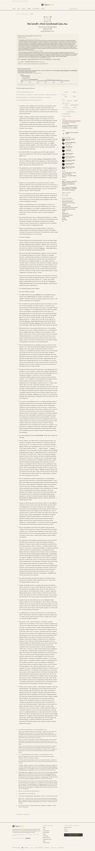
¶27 (18, 502)
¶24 (18, 435)
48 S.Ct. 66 (29, 575)
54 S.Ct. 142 (38, 281)
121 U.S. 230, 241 (43, 394)
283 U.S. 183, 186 (23, 219)
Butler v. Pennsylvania (46, 765)
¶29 (18, 539)
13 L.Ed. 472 (21, 766)
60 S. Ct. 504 (47, 18)
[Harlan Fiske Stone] (63, 154)
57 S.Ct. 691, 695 (41, 798)
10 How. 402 (54, 765)
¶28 (18, 527)
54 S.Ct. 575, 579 (37, 800)
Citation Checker (46, 842)
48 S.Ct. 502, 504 (36, 317)
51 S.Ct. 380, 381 (33, 219)
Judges (29, 8)
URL (64, 100)
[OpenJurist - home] (47, 4)
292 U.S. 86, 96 (30, 800)
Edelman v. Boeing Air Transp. (47, 469)
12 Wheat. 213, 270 (32, 765)
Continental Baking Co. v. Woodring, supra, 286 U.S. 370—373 (41, 784)
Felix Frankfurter (69, 146)
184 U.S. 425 (34, 766)
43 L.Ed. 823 (48, 768)
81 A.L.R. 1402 (44, 775)
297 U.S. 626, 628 (27, 250)
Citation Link (69, 100)
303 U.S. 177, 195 (38, 770)
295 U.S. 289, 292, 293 (49, 787)
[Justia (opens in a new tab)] (27, 838)
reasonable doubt (65, 216)
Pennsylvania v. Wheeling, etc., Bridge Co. (43, 805)
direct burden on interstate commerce (70, 207)
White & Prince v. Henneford (35, 396)
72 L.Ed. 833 (44, 317)
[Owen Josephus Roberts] (63, 161)
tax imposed (41, 161)
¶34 (18, 621)
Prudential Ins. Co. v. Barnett (37, 50)
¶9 (18, 204)
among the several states (67, 201)
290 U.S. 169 (31, 281)
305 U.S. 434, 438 (46, 396)
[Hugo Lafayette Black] (63, 157)
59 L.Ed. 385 (30, 246)
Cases (13, 8)
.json (22, 814)
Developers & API (67, 827)
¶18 (18, 294)
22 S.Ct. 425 (39, 766)
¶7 (18, 182)
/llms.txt (66, 829)
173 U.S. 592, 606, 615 (31, 768)
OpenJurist (18, 13)
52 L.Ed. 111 (24, 454)
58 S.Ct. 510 (49, 796)
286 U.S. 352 (25, 775)
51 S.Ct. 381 (29, 384)
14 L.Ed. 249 (25, 807)
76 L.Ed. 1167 (23, 787)
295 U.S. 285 (51, 777)
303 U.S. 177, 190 (22, 791)
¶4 (18, 151)
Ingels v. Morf (28, 325)
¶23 (18, 401)
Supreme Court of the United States (47, 27)
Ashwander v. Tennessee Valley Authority (30, 59)
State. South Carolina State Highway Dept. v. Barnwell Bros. (42, 553)
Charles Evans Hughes (70, 139)
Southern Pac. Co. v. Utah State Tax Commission (41, 57)
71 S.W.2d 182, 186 (28, 161)
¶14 (18, 252)
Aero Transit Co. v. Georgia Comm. (41, 777)
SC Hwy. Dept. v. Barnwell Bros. (45, 59)
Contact (31, 847)
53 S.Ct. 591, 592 (30, 471)
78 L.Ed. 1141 (44, 800)
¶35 (18, 686)
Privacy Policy (61, 847)
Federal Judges (46, 832)
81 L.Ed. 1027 (48, 798)
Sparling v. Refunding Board (44, 159)
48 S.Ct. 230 (41, 772)
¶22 (18, 369)
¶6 (18, 167)
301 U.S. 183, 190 (33, 798)
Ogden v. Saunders (24, 765)
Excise (63, 211)
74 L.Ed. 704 (36, 774)
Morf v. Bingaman (35, 323)
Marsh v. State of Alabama (62, 70)
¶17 (18, 291)
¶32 (18, 599)
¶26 (18, 478)
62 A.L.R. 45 (51, 317)
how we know (41, 61)
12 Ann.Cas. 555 (32, 454)
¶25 (18, 440)
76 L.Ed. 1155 (37, 775)
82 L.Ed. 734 (52, 770)
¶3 (18, 131)
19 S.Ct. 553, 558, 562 (40, 768)
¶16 (18, 288)
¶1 (18, 105)
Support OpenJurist (73, 834)
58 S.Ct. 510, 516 (30, 791)
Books (42, 8)
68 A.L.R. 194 (42, 774)
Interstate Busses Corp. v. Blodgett (25, 772)
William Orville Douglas (70, 167)
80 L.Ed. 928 (41, 250)
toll (62, 221)
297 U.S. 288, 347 (43, 801)
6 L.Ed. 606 (39, 765)
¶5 (18, 158)
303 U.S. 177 (43, 796)
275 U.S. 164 (22, 575)
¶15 (18, 275)
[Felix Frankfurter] (63, 147)
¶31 (18, 584)
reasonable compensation (25, 244)
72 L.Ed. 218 (35, 575)
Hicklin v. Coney (23, 281)
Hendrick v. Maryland (41, 244)
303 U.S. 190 (21, 793)
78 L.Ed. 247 (44, 281)
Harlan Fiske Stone (69, 153)
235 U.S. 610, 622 (51, 244)
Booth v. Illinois (27, 766)
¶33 (18, 612)
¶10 (18, 217)
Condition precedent (66, 205)
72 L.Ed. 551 (47, 772)
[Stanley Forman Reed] (63, 164)
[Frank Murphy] (63, 151)
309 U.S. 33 (41, 498)
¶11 (18, 228)
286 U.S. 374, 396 (47, 785)
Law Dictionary (46, 830)
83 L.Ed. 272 (25, 398)
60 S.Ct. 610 (26, 92)
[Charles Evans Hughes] (63, 140)
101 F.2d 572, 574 (38, 165)
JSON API (66, 831)
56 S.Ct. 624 (35, 250)
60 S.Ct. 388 (47, 498)
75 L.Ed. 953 (41, 219)
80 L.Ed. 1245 (49, 778)
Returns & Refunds (39, 847)
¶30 (18, 577)
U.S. (28, 13)
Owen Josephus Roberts (70, 160)
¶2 (18, 116)
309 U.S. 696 (21, 92)
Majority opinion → (68, 144)
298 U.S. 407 (44, 323)
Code (18, 8)
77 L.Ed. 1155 (38, 471)
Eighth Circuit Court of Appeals (70, 127)
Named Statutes (46, 837)
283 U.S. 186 (22, 384)
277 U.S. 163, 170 (26, 317)
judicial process (35, 688)
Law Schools (45, 835)
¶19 (18, 303)
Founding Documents (47, 839)
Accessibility (25, 847)
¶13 (18, 240)
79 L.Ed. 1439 (23, 778)
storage (63, 218)
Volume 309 (24, 13)
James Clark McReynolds (70, 142)
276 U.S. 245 (35, 772)
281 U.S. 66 (25, 774)
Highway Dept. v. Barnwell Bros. (27, 770)
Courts (23, 8)
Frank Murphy (68, 150)
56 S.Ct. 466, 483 (51, 801)
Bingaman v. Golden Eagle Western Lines (34, 321)
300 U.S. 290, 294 (37, 325)
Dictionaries (36, 8)
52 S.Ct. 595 (31, 775)
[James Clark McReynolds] (63, 143)
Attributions (47, 847)
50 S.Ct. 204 (30, 774)
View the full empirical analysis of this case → (26, 88)
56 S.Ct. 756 (50, 323)
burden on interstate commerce (34, 188)
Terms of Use (54, 847)
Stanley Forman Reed (69, 163)
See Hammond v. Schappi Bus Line (47, 573)
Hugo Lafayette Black (70, 156)
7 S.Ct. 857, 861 (52, 394)
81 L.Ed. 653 (54, 325)
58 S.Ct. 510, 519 (46, 770)
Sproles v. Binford (56, 59)
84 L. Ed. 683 (47, 20)
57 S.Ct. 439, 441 (46, 325)
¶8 (18, 193)
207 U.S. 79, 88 (47, 452)
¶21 (18, 344)
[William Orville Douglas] (63, 167)
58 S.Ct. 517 (26, 793)
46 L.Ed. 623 (45, 766)
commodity (64, 204)
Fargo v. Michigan (34, 394)
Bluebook (75, 100)
